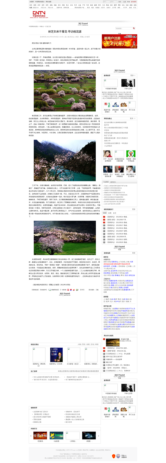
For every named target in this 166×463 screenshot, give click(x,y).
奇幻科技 (110, 313)
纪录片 (103, 7)
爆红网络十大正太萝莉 (131, 175)
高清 (88, 7)
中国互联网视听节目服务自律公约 (92, 458)
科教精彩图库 (94, 371)
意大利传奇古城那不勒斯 (42, 417)
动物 (112, 324)
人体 (108, 320)
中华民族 (121, 273)
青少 (67, 5)
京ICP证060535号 (71, 456)
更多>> (132, 75)
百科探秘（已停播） (126, 266)
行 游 (125, 301)
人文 (108, 324)
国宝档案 (114, 273)
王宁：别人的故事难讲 (108, 160)
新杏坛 (115, 287)
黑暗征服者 (37, 419)
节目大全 (50, 7)
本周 (109, 213)
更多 (133, 209)
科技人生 (112, 268)
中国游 (106, 287)
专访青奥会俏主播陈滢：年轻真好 (116, 143)
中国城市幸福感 (111, 88)
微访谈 (104, 92)
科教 (63, 5)
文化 (71, 5)
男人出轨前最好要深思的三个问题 (116, 128)
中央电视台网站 (60, 450)
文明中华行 (129, 283)
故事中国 (107, 285)
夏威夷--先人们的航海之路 (75, 419)
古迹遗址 (117, 329)
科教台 (42, 26)
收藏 (122, 315)
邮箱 (131, 5)
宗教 (129, 320)
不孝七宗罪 (128, 88)
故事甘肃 (120, 290)
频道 (130, 7)
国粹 (123, 308)
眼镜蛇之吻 (37, 422)
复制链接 (35, 290)
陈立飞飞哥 (108, 135)
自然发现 (114, 327)
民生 (116, 324)
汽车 (87, 5)
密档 (108, 311)
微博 (115, 5)
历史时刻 (121, 313)
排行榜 (128, 92)
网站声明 (85, 450)
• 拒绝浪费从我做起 (126, 98)
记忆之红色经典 (120, 285)
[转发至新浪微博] (73, 290)
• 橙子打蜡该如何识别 (109, 94)
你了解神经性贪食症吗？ (74, 380)
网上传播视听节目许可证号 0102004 (55, 458)
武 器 (121, 301)
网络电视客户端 (79, 7)
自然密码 (107, 290)
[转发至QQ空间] (76, 290)
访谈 (127, 5)
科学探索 (121, 322)
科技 (97, 344)
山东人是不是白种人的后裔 (112, 204)
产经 (83, 5)
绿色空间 (121, 271)
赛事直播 (66, 7)
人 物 (105, 299)
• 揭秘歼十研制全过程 (125, 94)
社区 (111, 5)
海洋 (116, 322)
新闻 (35, 5)
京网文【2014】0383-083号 (86, 456)
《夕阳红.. (72, 441)
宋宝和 (106, 130)
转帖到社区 (54, 290)
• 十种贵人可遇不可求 (110, 96)
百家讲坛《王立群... (56, 364)
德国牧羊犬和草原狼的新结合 (113, 188)
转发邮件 (43, 290)
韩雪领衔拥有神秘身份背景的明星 (116, 133)
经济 (39, 5)
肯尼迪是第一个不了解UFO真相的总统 (115, 195)
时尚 (99, 5)
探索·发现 (107, 262)
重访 (122, 275)
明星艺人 (128, 315)
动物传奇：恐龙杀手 (73, 412)
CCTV (125, 7)
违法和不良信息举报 (59, 456)
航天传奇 (69, 422)
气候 (130, 318)
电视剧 (97, 7)
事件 (129, 327)
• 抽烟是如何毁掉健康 (125, 96)
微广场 (116, 92)
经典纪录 (110, 329)
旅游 (91, 5)
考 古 (109, 301)
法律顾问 (92, 450)
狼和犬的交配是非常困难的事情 (113, 197)
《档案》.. (89, 441)
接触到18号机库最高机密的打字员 (114, 192)
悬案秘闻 (124, 327)
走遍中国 (107, 271)
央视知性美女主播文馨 (119, 160)
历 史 (109, 299)
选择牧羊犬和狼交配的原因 (112, 190)
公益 (79, 5)
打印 (82, 290)
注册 (124, 2)
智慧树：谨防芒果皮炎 (131, 160)
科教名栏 (78, 371)
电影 (92, 7)
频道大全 (36, 7)
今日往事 (121, 283)
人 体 (113, 301)
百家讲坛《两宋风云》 (39, 365)
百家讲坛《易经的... (91, 364)
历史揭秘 (124, 320)
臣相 (108, 308)
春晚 (51, 5)
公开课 (114, 7)
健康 (95, 5)
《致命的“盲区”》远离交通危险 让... (78, 377)
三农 (103, 5)
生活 (119, 320)
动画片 (108, 7)
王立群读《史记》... (74, 364)
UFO (131, 313)
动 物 (130, 299)
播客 (119, 7)
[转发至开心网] (68, 290)
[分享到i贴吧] (71, 290)
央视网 (32, 1)
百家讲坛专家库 (68, 371)
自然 (88, 344)
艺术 (75, 5)
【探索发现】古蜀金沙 (41, 414)
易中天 (126, 313)
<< (31, 435)
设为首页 (133, 1)
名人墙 (122, 92)
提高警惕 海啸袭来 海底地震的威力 (114, 199)
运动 (119, 318)
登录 (119, 2)
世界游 (106, 281)
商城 (107, 5)
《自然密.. (56, 441)
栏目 (134, 7)
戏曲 (55, 5)
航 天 (129, 301)
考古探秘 (117, 311)
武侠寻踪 (128, 324)
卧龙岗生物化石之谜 (73, 414)
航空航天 (131, 311)
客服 (128, 1)
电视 (30, 7)
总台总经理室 (100, 450)
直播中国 (59, 7)
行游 (119, 308)
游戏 (135, 5)
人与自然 (122, 262)
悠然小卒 (107, 141)
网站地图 (48, 1)
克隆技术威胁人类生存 (73, 417)
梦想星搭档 (115, 111)
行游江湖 (48, 26)
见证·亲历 (107, 275)
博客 (119, 5)
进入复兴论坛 (69, 37)
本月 (114, 213)
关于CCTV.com (70, 450)
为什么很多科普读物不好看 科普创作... (47, 377)
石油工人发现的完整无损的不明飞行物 (115, 186)
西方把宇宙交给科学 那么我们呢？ (114, 201)
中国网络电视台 (39, 1)
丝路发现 (121, 281)
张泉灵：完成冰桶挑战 (119, 175)
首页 (30, 5)
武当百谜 (113, 290)
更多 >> (132, 118)
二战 (112, 308)
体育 (43, 5)
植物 (105, 308)
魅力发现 (107, 283)
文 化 (121, 299)
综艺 (47, 5)
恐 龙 (105, 301)
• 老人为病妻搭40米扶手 (110, 98)
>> (98, 435)
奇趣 (105, 313)
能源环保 (125, 318)
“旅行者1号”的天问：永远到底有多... (46, 380)
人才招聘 (79, 450)
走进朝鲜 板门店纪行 (40, 412)
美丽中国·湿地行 (107, 111)
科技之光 (128, 271)
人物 (127, 262)
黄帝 (112, 318)
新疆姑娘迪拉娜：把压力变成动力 (116, 138)
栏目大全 (43, 7)
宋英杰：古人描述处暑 (108, 175)
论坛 (123, 5)
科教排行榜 (85, 371)
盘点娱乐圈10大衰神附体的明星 (115, 122)
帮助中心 (108, 450)
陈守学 (106, 125)
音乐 (59, 5)
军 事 (117, 299)
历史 (84, 344)
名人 (115, 315)
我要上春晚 (124, 111)
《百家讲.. (40, 441)
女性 (108, 318)
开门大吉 (132, 110)
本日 (104, 213)
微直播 (110, 92)
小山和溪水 (108, 146)
